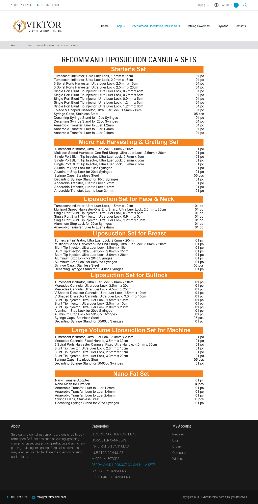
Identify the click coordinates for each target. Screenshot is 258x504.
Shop (118, 26)
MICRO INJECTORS (105, 459)
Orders (177, 446)
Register (178, 434)
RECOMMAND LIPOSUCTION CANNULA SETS (124, 465)
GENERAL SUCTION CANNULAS (114, 434)
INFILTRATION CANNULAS (110, 446)
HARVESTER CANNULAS (109, 440)
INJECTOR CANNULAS (108, 453)
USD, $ (201, 5)
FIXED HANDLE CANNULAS (111, 477)
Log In (176, 440)
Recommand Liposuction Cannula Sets (156, 26)
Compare (179, 453)
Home (105, 26)
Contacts (240, 26)
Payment (222, 26)
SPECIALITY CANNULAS (109, 471)
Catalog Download (198, 26)
